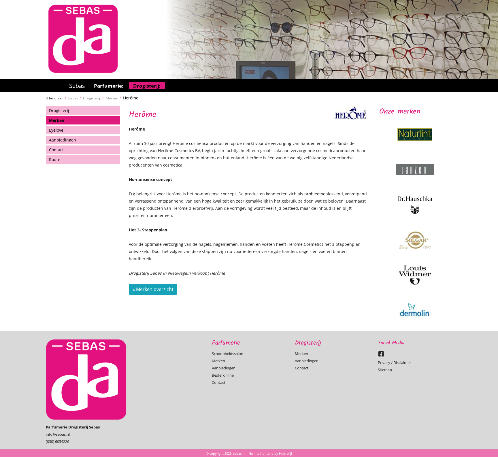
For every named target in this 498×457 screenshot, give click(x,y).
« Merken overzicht (153, 289)
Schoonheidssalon (227, 353)
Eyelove (56, 130)
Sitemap (385, 369)
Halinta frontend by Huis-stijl (270, 453)
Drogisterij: (147, 85)
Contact (56, 149)
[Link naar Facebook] (382, 355)
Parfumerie (226, 343)
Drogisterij (59, 110)
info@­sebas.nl (58, 434)
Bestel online (223, 375)
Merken (112, 98)
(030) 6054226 (57, 441)
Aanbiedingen (62, 140)
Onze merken (399, 111)
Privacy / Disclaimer (394, 362)
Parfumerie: (108, 85)
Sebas (77, 86)
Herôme (130, 98)
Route (54, 159)
